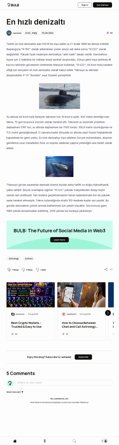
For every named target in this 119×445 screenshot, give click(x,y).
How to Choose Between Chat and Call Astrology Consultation (79, 325)
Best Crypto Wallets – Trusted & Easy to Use (26, 325)
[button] (13, 33)
